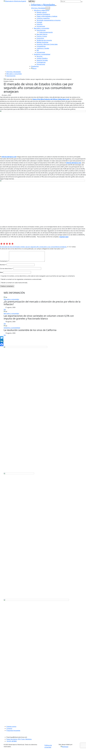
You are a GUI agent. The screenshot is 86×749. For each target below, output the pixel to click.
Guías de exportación (46, 32)
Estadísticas (35, 66)
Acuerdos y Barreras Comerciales (47, 44)
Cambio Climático (42, 58)
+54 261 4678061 (11, 741)
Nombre (3, 265)
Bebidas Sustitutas (42, 42)
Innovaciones (41, 26)
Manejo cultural (42, 12)
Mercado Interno (42, 34)
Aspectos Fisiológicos (43, 14)
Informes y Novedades (43, 4)
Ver (5, 309)
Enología (39, 22)
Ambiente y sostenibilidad (42, 54)
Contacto (9, 728)
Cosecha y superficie (43, 18)
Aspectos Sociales (42, 60)
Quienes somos (11, 726)
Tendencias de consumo (44, 40)
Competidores (41, 46)
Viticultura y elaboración (41, 10)
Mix (38, 50)
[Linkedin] (1, 341)
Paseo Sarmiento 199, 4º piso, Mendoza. (19, 739)
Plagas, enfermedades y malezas (47, 16)
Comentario (4, 261)
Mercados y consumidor (41, 28)
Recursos (39, 56)
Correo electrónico (6, 268)
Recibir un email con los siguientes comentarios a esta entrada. (21, 279)
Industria (39, 24)
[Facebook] (1, 344)
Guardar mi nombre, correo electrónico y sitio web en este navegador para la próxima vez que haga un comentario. (38, 276)
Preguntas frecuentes (13, 730)
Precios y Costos (42, 36)
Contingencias (41, 62)
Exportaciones (41, 30)
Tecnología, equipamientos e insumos (49, 20)
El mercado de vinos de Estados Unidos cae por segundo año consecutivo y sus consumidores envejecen (33, 247)
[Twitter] (1, 337)
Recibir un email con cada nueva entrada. (14, 283)
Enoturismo (40, 38)
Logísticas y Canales (43, 48)
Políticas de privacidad (48, 746)
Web (1, 272)
